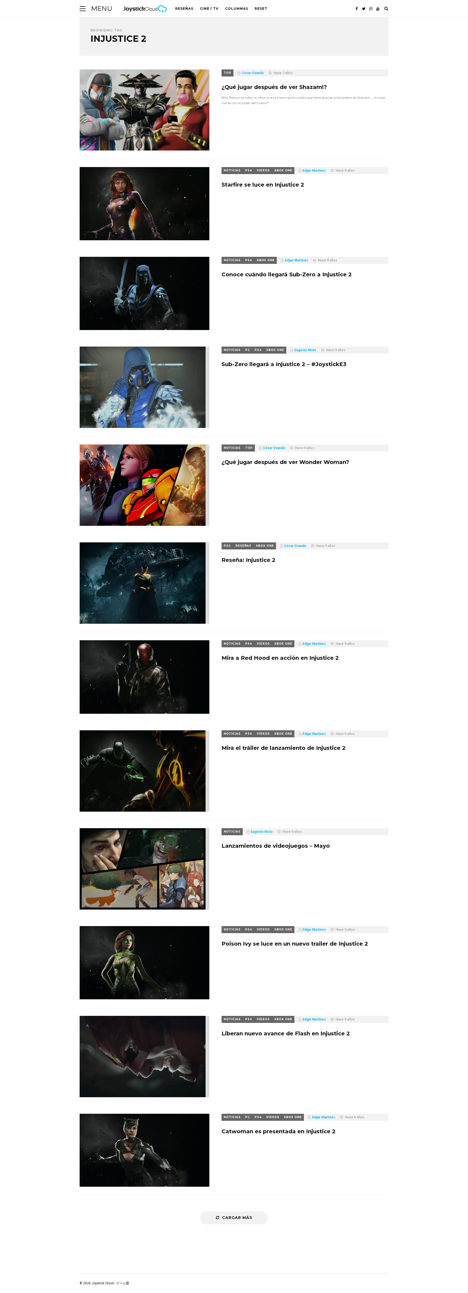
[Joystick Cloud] (145, 16)
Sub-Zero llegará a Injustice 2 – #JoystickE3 (284, 364)
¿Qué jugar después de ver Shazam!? (274, 87)
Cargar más (237, 1217)
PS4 (248, 170)
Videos (263, 170)
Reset (261, 9)
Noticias (232, 170)
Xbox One (283, 170)
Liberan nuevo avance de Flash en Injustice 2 (286, 1033)
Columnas (236, 9)
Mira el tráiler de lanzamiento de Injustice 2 (284, 748)
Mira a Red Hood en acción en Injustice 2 (280, 658)
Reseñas (184, 9)
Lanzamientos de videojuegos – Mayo (276, 846)
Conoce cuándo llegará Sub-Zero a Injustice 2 (287, 274)
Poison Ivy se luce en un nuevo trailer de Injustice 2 (295, 943)
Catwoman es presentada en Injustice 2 (279, 1131)
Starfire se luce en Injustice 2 (263, 184)
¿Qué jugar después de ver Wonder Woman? (285, 462)
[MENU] (83, 8)
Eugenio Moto (305, 350)
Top (227, 73)
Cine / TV (209, 9)
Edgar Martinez (314, 170)
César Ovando (253, 73)
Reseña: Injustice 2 (248, 560)
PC (247, 350)
